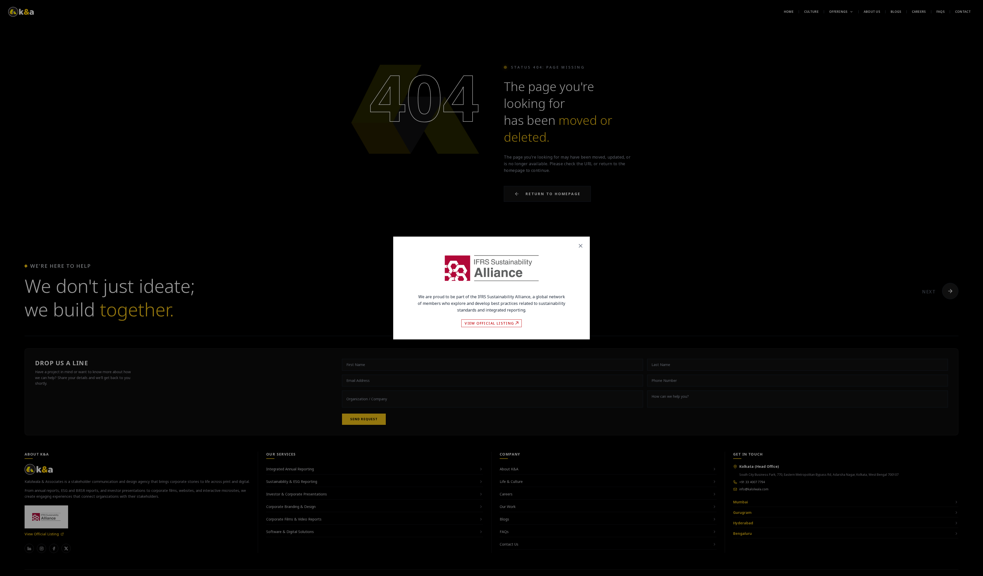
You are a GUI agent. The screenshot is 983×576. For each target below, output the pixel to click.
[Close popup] (580, 246)
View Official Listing (489, 323)
